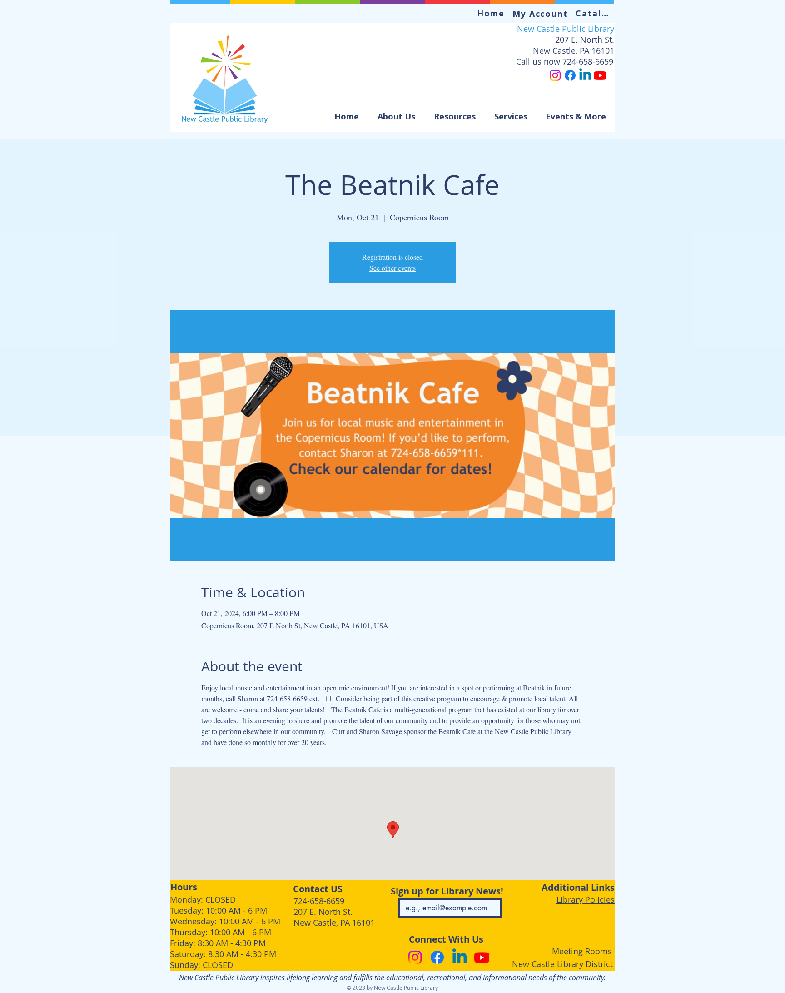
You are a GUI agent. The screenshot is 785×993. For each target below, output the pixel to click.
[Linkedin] (585, 75)
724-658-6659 (587, 61)
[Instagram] (555, 75)
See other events (392, 268)
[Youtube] (600, 75)
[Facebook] (570, 75)
